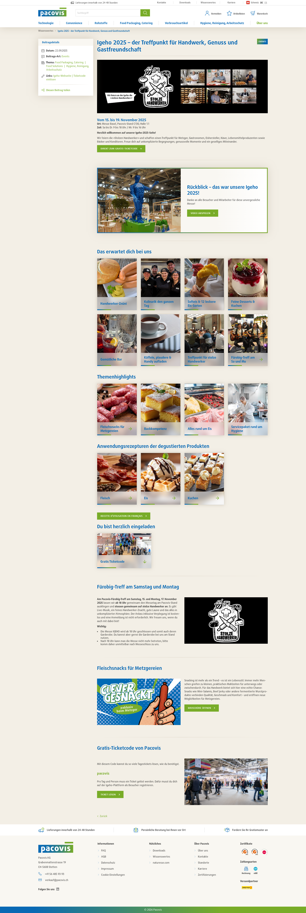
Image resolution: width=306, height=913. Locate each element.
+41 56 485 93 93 (54, 874)
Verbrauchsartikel (176, 23)
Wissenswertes (208, 2)
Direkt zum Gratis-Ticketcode (119, 148)
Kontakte (161, 2)
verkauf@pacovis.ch (56, 880)
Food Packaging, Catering (136, 23)
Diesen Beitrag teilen (58, 90)
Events (65, 56)
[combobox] (108, 12)
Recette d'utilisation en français (121, 516)
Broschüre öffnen (199, 708)
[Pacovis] (57, 12)
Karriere (231, 2)
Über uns (262, 23)
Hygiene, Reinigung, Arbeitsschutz (222, 23)
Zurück (103, 816)
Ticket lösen (108, 794)
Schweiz (255, 2)
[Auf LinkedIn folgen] (57, 889)
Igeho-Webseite (62, 75)
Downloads (184, 2)
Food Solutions (54, 66)
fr (266, 2)
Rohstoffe (101, 23)
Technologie (46, 23)
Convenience (74, 23)
